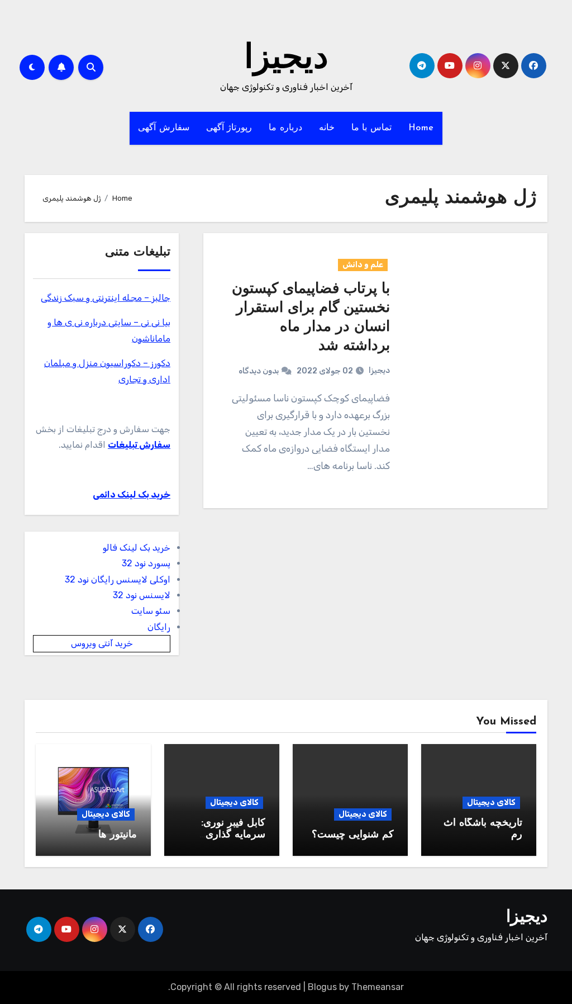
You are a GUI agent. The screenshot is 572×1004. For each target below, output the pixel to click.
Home (421, 128)
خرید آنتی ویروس (102, 643)
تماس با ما (371, 128)
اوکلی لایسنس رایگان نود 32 (117, 579)
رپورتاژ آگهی (229, 128)
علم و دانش (362, 264)
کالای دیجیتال (491, 802)
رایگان (158, 627)
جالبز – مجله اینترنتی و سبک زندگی (105, 297)
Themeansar (377, 987)
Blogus (322, 987)
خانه (327, 128)
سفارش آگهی (163, 128)
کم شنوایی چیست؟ (353, 835)
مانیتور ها (117, 835)
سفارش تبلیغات (139, 444)
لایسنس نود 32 (141, 595)
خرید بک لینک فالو (136, 547)
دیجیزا (286, 59)
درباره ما (285, 128)
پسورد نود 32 (146, 563)
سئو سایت (150, 610)
